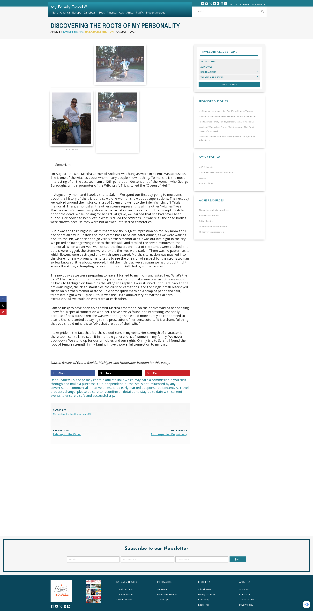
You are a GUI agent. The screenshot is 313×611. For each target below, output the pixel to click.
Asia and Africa (206, 183)
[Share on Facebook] (3, 299)
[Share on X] (3, 305)
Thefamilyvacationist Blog (211, 231)
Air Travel (162, 589)
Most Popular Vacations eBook (214, 226)
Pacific (139, 12)
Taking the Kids (206, 221)
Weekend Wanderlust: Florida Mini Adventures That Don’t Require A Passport (226, 129)
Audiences (207, 66)
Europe (202, 178)
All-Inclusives (204, 589)
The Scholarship (124, 594)
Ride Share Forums (167, 594)
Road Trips (203, 604)
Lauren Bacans (73, 31)
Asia (121, 12)
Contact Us (244, 594)
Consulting (203, 599)
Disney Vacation (206, 594)
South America (108, 12)
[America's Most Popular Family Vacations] (93, 591)
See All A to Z (229, 84)
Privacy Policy (246, 604)
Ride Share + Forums (209, 215)
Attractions (208, 61)
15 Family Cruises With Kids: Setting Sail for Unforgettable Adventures (227, 138)
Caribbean (90, 12)
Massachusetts (61, 414)
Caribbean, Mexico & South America (216, 172)
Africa (130, 12)
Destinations (208, 72)
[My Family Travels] (61, 590)
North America (78, 414)
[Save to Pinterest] (3, 312)
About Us (244, 589)
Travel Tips (163, 599)
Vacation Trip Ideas (212, 77)
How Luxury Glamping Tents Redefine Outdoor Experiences (227, 116)
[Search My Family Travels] (262, 12)
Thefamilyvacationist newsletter (214, 210)
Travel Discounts (125, 589)
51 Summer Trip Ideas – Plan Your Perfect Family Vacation (226, 111)
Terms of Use (246, 599)
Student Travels (124, 599)
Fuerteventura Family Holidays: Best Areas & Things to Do (226, 121)
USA (89, 414)
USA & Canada (206, 167)
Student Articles (155, 12)
